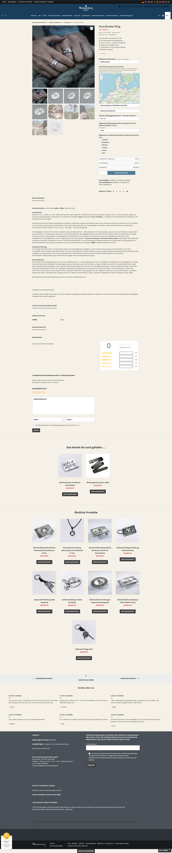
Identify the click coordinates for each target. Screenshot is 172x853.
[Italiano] (157, 2)
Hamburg (67, 22)
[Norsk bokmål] (166, 2)
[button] (91, 28)
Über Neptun (12, 2)
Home (4, 2)
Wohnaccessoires (112, 15)
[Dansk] (160, 2)
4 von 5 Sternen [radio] (41, 392)
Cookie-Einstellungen (122, 843)
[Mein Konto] (163, 15)
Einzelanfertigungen (126, 15)
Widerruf (75, 843)
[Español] (151, 2)
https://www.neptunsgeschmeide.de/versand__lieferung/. (52, 809)
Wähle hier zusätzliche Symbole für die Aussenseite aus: (119, 136)
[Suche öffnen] (159, 15)
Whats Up (42, 761)
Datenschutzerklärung (52, 425)
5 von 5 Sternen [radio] (44, 392)
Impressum (100, 843)
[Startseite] (86, 8)
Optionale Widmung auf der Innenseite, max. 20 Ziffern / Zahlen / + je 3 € (117, 124)
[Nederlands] (163, 2)
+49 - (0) (40, 763)
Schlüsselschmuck (54, 15)
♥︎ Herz (104, 150)
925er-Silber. (128, 273)
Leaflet (128, 103)
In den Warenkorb (121, 173)
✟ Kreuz (105, 145)
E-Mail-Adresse (91, 744)
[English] (146, 2)
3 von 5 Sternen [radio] (39, 392)
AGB (69, 843)
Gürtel (45, 15)
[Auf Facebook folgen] (6, 16)
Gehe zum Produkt (70, 494)
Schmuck (77, 15)
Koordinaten (86, 15)
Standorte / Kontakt (25, 2)
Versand (117, 32)
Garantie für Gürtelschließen (78, 846)
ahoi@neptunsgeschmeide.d (47, 766)
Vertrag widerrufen (86, 851)
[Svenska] (169, 2)
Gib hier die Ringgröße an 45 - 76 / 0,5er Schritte (117, 116)
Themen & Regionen (98, 15)
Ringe (129, 180)
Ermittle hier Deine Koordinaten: (111, 67)
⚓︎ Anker (105, 140)
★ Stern (105, 148)
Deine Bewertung (39, 389)
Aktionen (34, 15)
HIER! (59, 795)
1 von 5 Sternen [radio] (33, 392)
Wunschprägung (105, 185)
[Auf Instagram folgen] (2, 16)
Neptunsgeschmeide (39, 22)
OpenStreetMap (135, 103)
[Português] (154, 2)
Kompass (105, 142)
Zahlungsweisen (90, 843)
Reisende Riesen (67, 15)
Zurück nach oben (86, 680)
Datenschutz (109, 843)
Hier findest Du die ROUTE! (41, 748)
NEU (39, 15)
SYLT (103, 153)
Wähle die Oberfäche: (108, 59)
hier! (73, 208)
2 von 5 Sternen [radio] (36, 392)
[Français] (149, 2)
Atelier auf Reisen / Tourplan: (44, 2)
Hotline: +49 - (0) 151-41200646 (158, 6)
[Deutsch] (143, 2)
